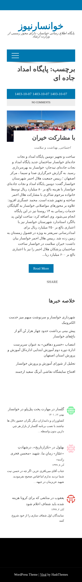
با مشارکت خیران (53, 137)
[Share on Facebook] (41, 281)
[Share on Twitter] (36, 281)
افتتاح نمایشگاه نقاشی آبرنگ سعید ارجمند (45, 371)
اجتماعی (65, 147)
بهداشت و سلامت (46, 147)
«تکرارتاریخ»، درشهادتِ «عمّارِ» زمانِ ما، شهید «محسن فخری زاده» (37, 453)
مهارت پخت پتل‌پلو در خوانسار (29, 409)
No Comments (41, 102)
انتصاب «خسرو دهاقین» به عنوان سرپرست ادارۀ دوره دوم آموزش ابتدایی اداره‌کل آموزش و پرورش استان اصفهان (41, 350)
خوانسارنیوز (41, 26)
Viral (43, 574)
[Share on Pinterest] (31, 281)
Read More (41, 268)
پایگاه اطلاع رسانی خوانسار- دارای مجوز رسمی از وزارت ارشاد (41, 35)
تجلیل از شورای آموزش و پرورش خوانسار (45, 363)
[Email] (26, 281)
